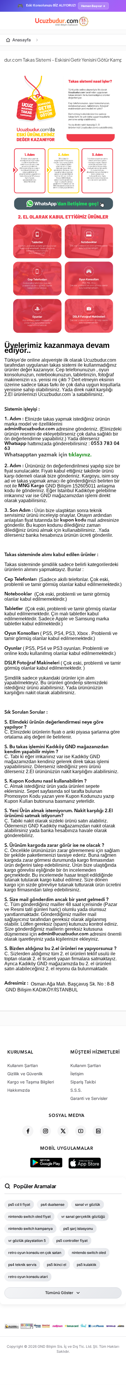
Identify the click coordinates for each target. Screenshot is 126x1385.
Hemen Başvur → (93, 6)
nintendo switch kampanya (30, 1228)
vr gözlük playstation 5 (27, 1240)
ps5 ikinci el (56, 1264)
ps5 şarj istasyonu (78, 1228)
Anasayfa (21, 39)
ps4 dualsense (52, 1204)
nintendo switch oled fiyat (29, 1216)
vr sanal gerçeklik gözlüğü (83, 1216)
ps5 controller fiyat (72, 1240)
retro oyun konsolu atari (28, 1276)
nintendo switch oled (89, 1252)
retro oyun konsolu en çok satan (34, 1252)
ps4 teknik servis (22, 1264)
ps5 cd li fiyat (19, 1204)
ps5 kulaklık (86, 1264)
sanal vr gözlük (87, 1204)
